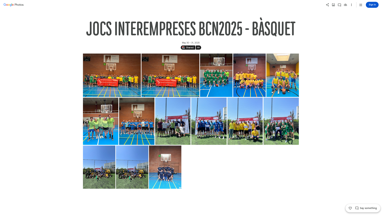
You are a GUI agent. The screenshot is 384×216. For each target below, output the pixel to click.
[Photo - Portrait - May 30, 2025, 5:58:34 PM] (282, 75)
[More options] (351, 5)
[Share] (327, 5)
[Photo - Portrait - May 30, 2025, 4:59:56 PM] (216, 75)
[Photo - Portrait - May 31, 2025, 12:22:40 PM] (281, 121)
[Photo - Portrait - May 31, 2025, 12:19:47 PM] (172, 121)
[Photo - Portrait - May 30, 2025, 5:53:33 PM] (249, 75)
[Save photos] (345, 5)
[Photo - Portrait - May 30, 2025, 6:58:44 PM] (136, 121)
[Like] (350, 208)
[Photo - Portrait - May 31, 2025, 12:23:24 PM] (99, 167)
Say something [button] (368, 208)
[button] (361, 5)
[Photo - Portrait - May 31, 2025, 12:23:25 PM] (132, 167)
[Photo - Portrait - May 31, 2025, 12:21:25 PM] (245, 121)
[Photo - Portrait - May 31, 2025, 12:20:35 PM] (208, 121)
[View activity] (339, 5)
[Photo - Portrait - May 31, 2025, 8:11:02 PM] (165, 167)
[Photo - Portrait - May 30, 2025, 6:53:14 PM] (100, 121)
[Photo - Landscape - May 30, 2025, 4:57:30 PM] (170, 75)
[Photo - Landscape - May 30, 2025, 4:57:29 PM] (112, 75)
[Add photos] (333, 5)
